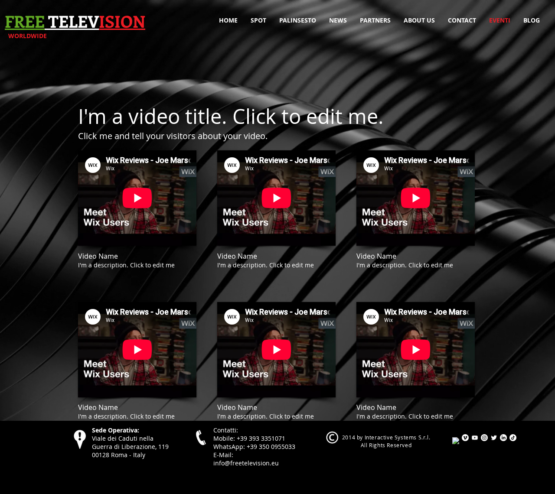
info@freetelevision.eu (246, 463)
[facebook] (455, 440)
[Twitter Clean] (493, 437)
